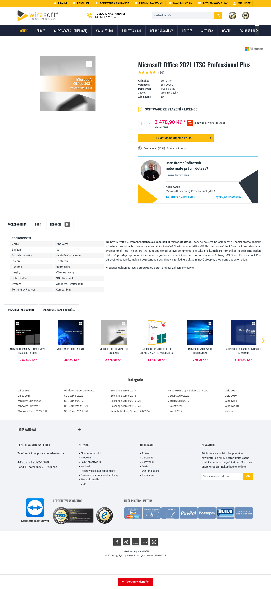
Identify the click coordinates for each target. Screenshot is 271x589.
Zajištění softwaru (91, 461)
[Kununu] (144, 542)
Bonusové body (176, 148)
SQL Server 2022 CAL (76, 406)
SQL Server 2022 (73, 395)
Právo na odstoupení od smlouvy (99, 475)
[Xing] (126, 542)
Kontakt (85, 466)
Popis (38, 224)
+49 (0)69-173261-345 (180, 197)
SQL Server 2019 (73, 400)
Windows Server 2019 (30, 406)
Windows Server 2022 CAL (33, 411)
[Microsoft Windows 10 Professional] (200, 332)
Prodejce (86, 457)
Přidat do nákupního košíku (174, 138)
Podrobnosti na (17, 224)
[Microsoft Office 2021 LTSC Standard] (114, 332)
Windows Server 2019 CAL (79, 390)
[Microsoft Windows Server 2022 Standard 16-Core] (27, 332)
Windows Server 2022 (30, 400)
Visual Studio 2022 (178, 395)
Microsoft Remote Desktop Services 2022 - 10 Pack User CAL (157, 351)
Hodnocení (59, 224)
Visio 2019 (231, 395)
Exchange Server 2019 (123, 390)
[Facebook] (117, 542)
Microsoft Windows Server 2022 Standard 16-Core (27, 351)
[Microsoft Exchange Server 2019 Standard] (243, 332)
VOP (83, 483)
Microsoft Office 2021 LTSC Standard (114, 351)
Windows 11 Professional (70, 349)
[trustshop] (104, 515)
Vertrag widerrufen (137, 581)
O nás (145, 466)
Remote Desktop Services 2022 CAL (131, 411)
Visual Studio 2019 (178, 400)
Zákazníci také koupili (21, 310)
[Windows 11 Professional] (70, 332)
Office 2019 (24, 395)
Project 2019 (175, 411)
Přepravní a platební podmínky (98, 470)
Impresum (148, 475)
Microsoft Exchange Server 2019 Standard (243, 351)
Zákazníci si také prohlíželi (59, 310)
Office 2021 (24, 390)
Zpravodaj (148, 461)
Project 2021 (175, 406)
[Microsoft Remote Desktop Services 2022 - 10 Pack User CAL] (157, 332)
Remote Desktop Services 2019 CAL (188, 390)
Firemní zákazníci (90, 453)
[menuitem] (180, 3)
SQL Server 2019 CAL (76, 411)
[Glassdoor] (135, 542)
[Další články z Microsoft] (254, 49)
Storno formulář (90, 479)
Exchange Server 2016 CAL (126, 406)
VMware (229, 411)
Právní (145, 453)
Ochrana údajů (150, 470)
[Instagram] (154, 542)
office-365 (147, 457)
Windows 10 (232, 406)
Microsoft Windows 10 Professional (200, 351)
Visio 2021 (231, 390)
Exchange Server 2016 (123, 395)
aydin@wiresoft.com (228, 197)
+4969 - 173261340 (33, 462)
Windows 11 (232, 400)
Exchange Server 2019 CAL (126, 400)
